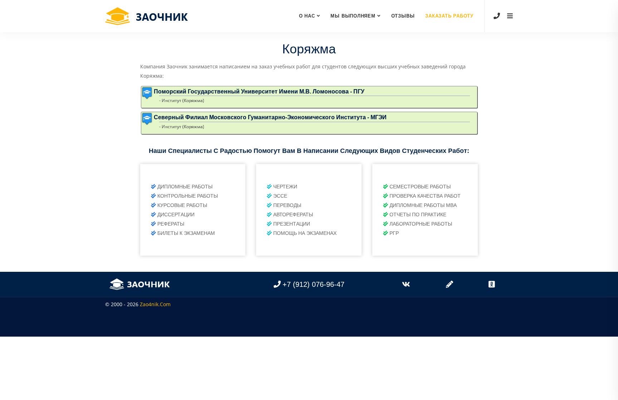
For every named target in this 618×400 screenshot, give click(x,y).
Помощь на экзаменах (305, 233)
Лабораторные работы (420, 224)
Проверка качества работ (425, 196)
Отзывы (403, 16)
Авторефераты (293, 214)
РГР (394, 233)
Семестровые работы (420, 186)
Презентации (291, 224)
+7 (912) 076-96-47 (313, 284)
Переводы (287, 205)
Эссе (280, 196)
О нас (307, 16)
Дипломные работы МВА (423, 205)
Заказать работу (449, 16)
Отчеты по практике (417, 214)
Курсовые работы (182, 205)
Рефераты (170, 224)
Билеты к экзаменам (186, 233)
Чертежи (285, 186)
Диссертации (176, 214)
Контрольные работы (187, 196)
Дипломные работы (184, 186)
